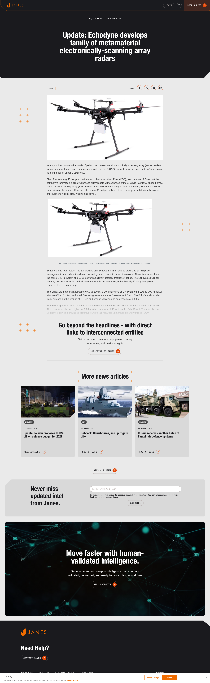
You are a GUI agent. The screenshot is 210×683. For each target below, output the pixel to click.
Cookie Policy (72, 680)
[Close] (206, 677)
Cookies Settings (152, 678)
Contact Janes (32, 658)
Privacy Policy (27, 672)
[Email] (160, 87)
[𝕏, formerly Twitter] (146, 87)
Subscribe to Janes (102, 351)
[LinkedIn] (153, 87)
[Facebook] (139, 87)
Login (169, 5)
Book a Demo (194, 5)
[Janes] (15, 5)
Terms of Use (43, 672)
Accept (169, 678)
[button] (179, 5)
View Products (102, 584)
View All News (102, 470)
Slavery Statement (87, 672)
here (115, 497)
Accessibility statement (64, 672)
